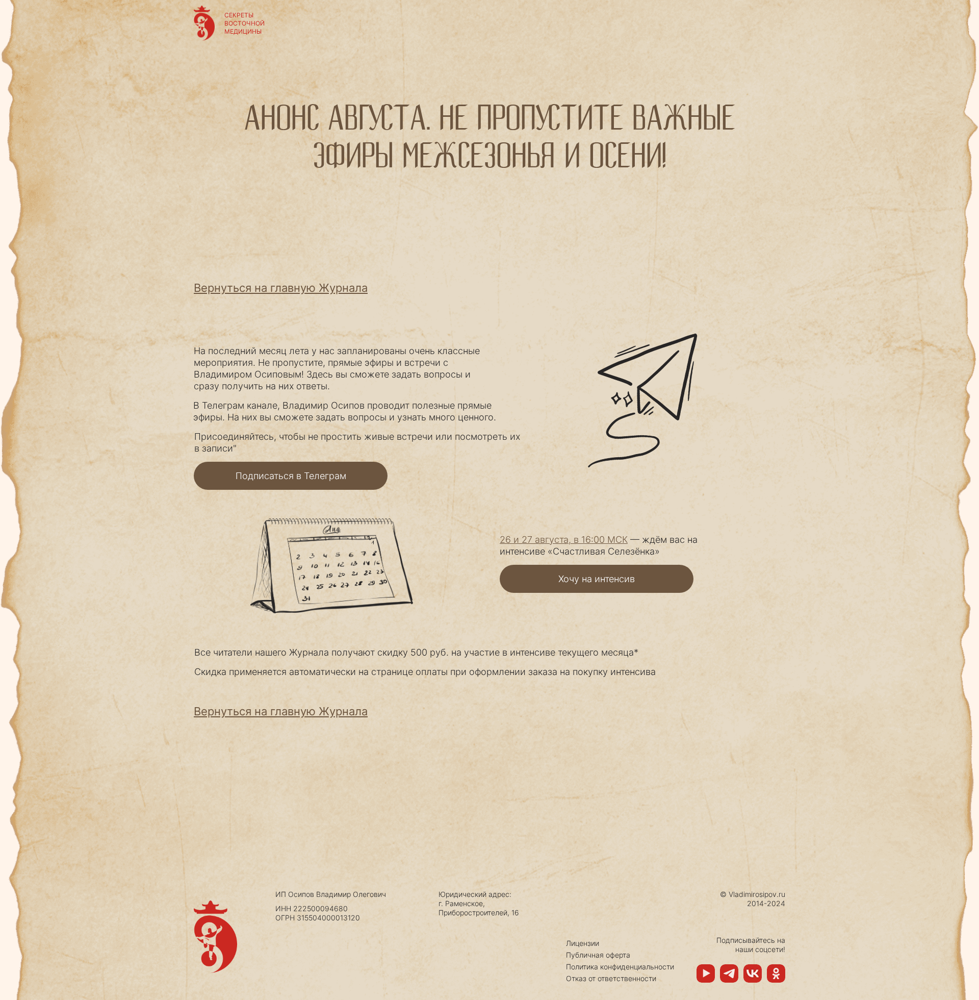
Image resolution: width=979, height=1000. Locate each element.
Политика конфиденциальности (620, 966)
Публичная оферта (598, 955)
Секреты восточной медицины (244, 23)
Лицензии (582, 943)
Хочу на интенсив (596, 578)
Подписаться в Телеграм (291, 475)
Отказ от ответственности (611, 978)
